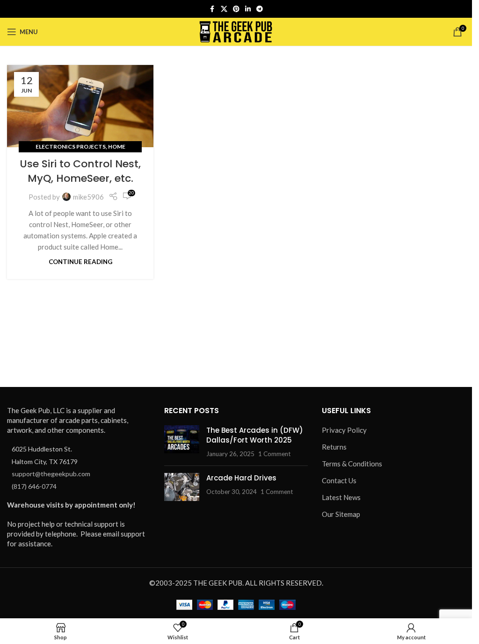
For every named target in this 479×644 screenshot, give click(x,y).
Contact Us (339, 480)
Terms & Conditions (352, 463)
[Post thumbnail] (181, 441)
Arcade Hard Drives (241, 478)
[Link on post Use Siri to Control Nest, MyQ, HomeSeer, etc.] (80, 106)
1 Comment (274, 454)
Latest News (341, 497)
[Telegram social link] (260, 9)
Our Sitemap (341, 514)
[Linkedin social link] (248, 9)
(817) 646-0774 (34, 486)
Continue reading (80, 261)
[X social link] (224, 9)
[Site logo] (236, 31)
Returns (334, 447)
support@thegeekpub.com (51, 474)
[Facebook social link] (212, 9)
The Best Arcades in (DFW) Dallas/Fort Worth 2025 (254, 435)
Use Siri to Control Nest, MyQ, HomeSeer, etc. (80, 171)
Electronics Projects (71, 146)
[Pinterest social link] (236, 9)
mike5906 (88, 197)
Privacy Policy (344, 430)
